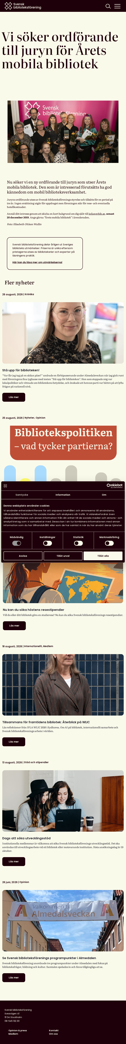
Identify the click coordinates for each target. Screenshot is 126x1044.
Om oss (53, 1033)
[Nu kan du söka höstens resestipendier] (63, 572)
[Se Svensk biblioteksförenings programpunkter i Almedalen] (63, 920)
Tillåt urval (63, 556)
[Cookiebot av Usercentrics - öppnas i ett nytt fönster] (109, 486)
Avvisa (23, 556)
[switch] (47, 543)
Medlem (13, 1033)
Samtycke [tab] (22, 494)
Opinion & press (17, 1030)
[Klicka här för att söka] (108, 6)
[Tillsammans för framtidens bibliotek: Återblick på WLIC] (63, 685)
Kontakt (54, 1030)
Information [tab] (63, 494)
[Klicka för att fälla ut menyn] (117, 6)
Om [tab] (104, 494)
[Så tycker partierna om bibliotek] (63, 456)
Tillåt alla (103, 556)
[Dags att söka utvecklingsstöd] (63, 801)
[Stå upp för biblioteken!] (63, 333)
